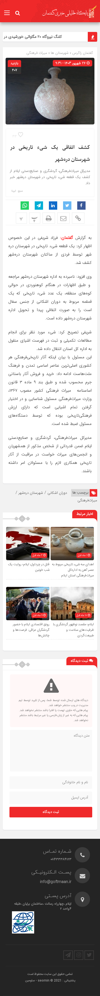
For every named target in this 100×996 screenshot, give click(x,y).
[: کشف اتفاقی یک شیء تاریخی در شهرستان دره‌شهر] (63, 218)
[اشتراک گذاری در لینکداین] (53, 205)
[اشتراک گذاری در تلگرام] (39, 205)
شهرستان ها (60, 53)
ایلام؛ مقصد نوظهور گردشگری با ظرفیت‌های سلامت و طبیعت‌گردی (73, 630)
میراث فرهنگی (36, 53)
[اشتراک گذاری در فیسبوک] (81, 205)
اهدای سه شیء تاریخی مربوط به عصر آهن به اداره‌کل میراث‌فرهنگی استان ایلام (73, 570)
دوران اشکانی (57, 493)
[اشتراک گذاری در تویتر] (67, 205)
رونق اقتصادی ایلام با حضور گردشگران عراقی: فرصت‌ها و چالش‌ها (31, 630)
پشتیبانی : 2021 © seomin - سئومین (50, 980)
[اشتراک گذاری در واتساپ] (25, 205)
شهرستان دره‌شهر (31, 493)
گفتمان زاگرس (82, 53)
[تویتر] (89, 955)
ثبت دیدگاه (50, 812)
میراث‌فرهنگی (87, 500)
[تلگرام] (68, 955)
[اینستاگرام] (78, 955)
